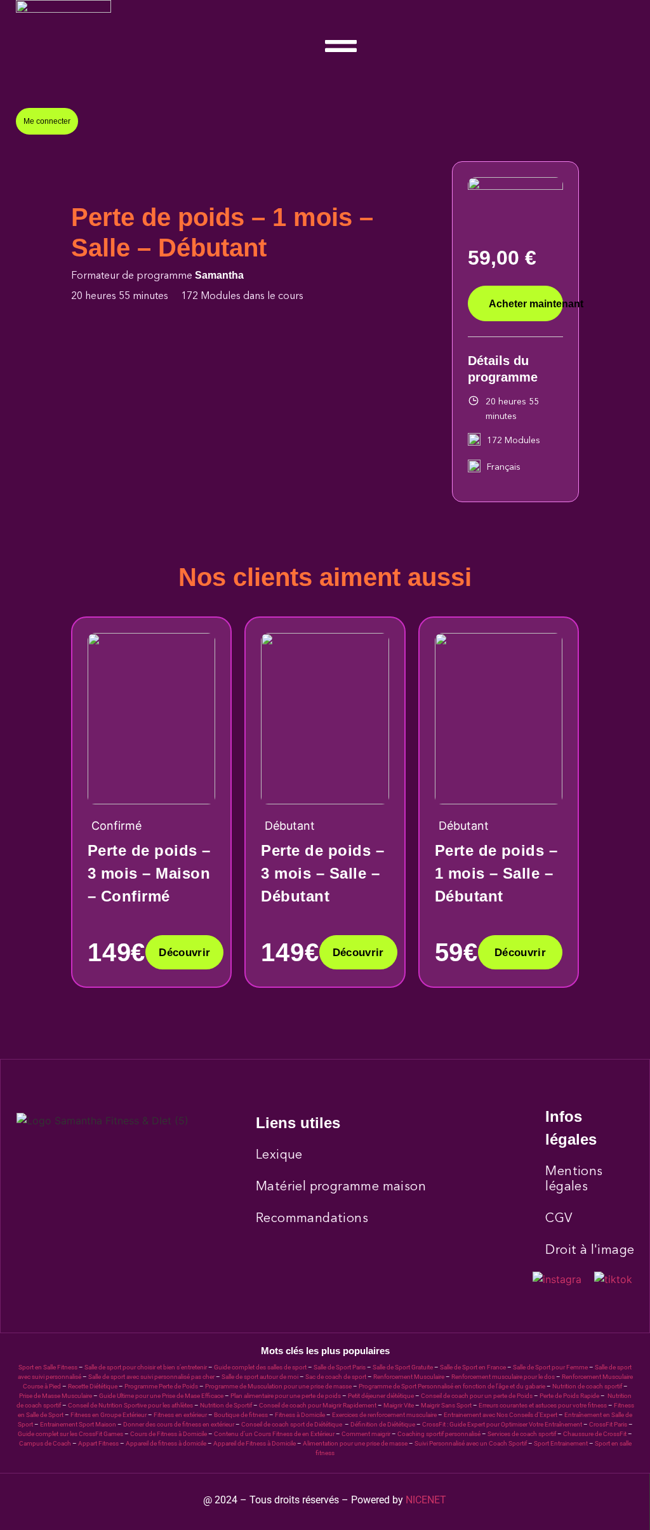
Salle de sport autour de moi (260, 1376)
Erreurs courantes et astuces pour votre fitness (543, 1405)
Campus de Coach (45, 1443)
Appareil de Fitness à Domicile (254, 1443)
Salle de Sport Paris (340, 1367)
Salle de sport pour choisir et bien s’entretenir (145, 1367)
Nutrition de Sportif (226, 1405)
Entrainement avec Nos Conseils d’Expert (500, 1414)
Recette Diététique (92, 1386)
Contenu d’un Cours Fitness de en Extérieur (274, 1433)
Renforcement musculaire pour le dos (503, 1376)
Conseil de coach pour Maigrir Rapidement (317, 1405)
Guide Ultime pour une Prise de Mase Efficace (161, 1395)
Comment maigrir (366, 1433)
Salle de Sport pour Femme (550, 1367)
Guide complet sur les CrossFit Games (70, 1433)
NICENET (426, 1500)
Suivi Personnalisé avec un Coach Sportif (471, 1443)
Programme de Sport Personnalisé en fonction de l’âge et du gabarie (452, 1386)
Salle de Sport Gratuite (403, 1367)
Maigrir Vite (398, 1405)
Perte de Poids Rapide (569, 1395)
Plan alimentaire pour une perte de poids (285, 1395)
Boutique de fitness (241, 1414)
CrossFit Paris (608, 1424)
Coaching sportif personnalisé (439, 1433)
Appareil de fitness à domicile (166, 1443)
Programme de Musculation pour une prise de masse (278, 1386)
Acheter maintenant (526, 303)
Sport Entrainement (561, 1443)
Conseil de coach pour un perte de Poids (477, 1395)
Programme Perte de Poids (161, 1386)
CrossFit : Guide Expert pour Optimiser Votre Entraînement (502, 1424)
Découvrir (184, 953)
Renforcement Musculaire (408, 1376)
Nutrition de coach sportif (587, 1386)
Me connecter (46, 121)
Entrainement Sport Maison (78, 1424)
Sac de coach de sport (335, 1376)
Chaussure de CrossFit (595, 1433)
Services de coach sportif (522, 1433)
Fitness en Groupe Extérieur (108, 1414)
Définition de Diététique (382, 1424)
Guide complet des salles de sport (260, 1367)
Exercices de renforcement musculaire (384, 1414)
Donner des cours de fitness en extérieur (178, 1424)
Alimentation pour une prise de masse (355, 1443)
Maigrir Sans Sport (446, 1405)
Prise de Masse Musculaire (55, 1395)
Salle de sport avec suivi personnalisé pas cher (151, 1376)
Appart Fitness (98, 1443)
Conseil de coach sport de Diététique (291, 1424)
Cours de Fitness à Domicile (168, 1433)
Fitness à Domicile (300, 1414)
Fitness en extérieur (180, 1414)
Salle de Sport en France (473, 1367)
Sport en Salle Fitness (47, 1367)
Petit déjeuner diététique (381, 1395)
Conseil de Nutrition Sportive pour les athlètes (130, 1405)
